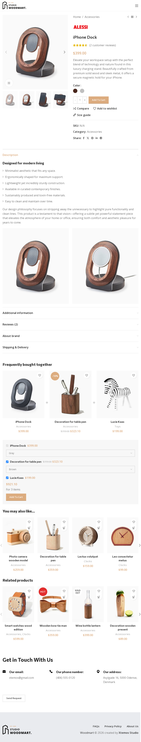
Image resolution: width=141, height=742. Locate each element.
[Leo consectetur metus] (123, 535)
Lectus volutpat (88, 556)
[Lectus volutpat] (88, 535)
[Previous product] (128, 17)
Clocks (88, 561)
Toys (118, 426)
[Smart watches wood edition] (18, 604)
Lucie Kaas (117, 421)
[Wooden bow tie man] (53, 604)
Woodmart (87, 733)
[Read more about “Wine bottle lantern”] (99, 597)
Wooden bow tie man (53, 625)
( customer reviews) (102, 45)
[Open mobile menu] (136, 5)
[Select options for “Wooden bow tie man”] (64, 597)
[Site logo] (18, 5)
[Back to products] (132, 17)
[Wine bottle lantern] (88, 604)
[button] (6, 52)
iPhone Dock (23, 421)
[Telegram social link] (101, 138)
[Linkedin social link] (97, 138)
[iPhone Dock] (23, 394)
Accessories (92, 17)
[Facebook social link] (84, 138)
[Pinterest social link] (92, 138)
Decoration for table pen (70, 421)
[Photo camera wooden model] (18, 535)
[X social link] (88, 138)
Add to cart (98, 99)
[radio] (75, 91)
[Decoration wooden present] (123, 604)
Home (77, 17)
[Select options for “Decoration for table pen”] (64, 528)
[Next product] (136, 17)
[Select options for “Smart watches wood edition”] (29, 597)
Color (76, 85)
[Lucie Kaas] (117, 394)
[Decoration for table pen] (70, 394)
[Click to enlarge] (9, 83)
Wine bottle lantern (87, 625)
